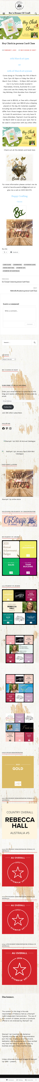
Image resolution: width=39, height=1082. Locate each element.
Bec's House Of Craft (19, 13)
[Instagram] (10, 428)
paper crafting (8, 267)
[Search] (34, 13)
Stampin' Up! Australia (11, 271)
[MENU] (4, 13)
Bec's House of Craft (28, 50)
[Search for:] (19, 342)
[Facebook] (3, 428)
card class (7, 264)
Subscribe (8, 407)
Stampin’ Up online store (11, 499)
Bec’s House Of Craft (10, 370)
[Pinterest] (6, 428)
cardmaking (17, 264)
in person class (29, 264)
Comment (30, 324)
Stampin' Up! (21, 267)
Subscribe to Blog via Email (14, 385)
